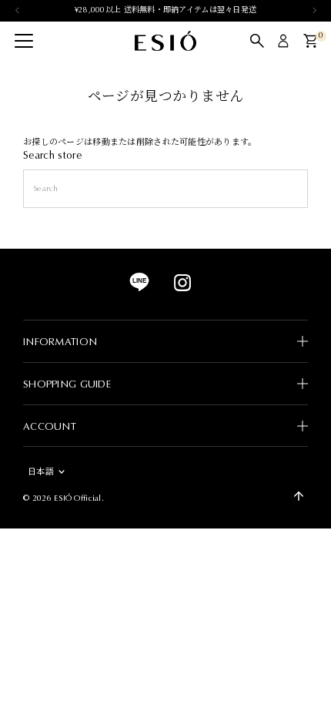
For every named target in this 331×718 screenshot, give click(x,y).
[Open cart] (311, 41)
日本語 (41, 472)
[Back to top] (299, 496)
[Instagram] (182, 288)
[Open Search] (257, 41)
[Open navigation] (24, 41)
